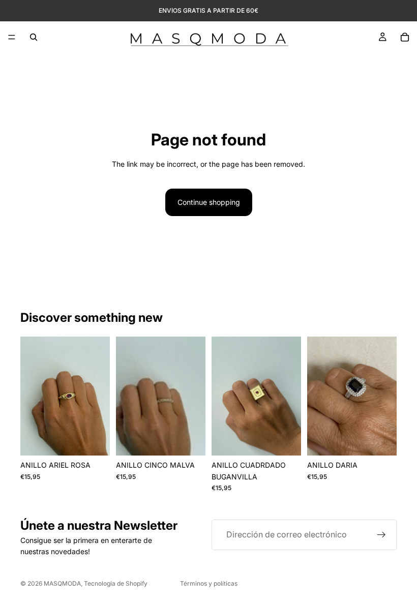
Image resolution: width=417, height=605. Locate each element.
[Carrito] (405, 37)
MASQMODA (62, 583)
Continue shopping (208, 202)
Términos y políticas (208, 583)
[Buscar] (33, 37)
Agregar (102, 439)
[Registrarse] (381, 535)
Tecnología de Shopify (115, 583)
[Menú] (11, 37)
